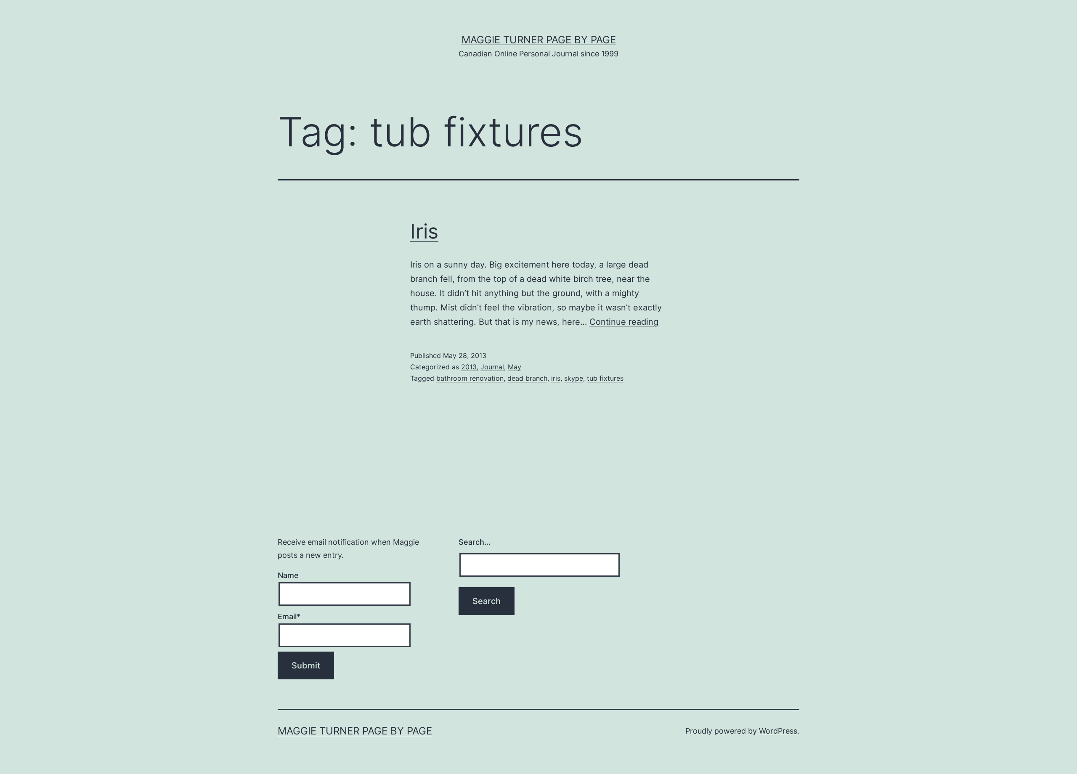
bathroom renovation (470, 378)
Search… (475, 542)
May (514, 367)
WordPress (778, 730)
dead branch (527, 378)
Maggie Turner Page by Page (539, 40)
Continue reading (623, 322)
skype (573, 378)
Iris (424, 231)
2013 (469, 367)
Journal (492, 367)
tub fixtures (605, 378)
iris (555, 378)
